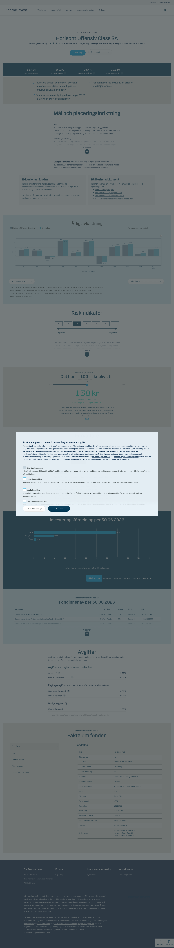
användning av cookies (101, 457)
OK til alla (59, 509)
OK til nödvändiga (34, 509)
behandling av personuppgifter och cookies (90, 459)
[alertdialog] (87, 474)
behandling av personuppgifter (126, 457)
